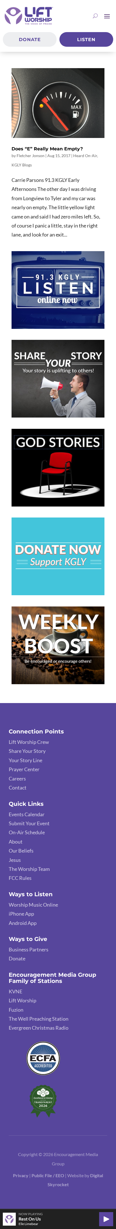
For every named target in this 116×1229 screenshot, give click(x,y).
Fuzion (16, 1010)
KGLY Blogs (22, 164)
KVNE (15, 991)
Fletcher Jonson (30, 155)
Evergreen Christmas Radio (38, 1028)
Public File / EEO (48, 1175)
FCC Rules (20, 878)
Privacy (20, 1175)
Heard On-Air (85, 155)
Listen (86, 39)
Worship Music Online (33, 905)
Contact (17, 787)
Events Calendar (26, 814)
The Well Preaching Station (38, 1019)
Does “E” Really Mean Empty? (47, 148)
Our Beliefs (21, 850)
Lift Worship (22, 1000)
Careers (17, 778)
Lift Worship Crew (29, 742)
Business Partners (28, 949)
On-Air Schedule (27, 832)
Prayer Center (24, 769)
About (16, 841)
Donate (30, 39)
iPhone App (21, 914)
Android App (23, 923)
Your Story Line (25, 760)
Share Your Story (27, 751)
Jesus (15, 860)
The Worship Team (29, 869)
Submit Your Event (29, 823)
